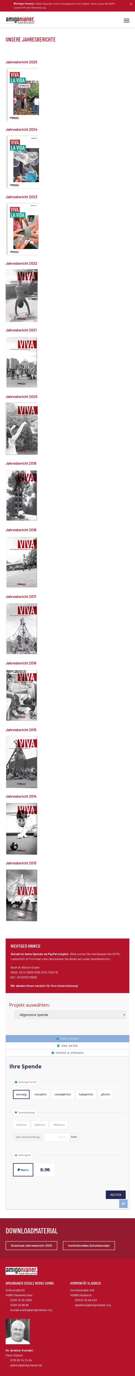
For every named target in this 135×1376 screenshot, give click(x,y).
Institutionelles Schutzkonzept (89, 1245)
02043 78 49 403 (86, 1300)
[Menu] (126, 20)
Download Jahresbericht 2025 (31, 1245)
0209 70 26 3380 (21, 1300)
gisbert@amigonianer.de (26, 1365)
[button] (131, 4)
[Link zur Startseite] (21, 20)
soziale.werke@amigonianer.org (31, 1310)
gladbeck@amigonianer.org (93, 1305)
